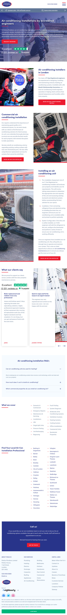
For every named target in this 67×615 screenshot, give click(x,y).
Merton (52, 468)
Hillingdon (36, 505)
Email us (4, 576)
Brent (35, 460)
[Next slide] (65, 10)
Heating (26, 563)
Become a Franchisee (58, 575)
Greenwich (36, 484)
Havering (36, 502)
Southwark (53, 483)
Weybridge (53, 506)
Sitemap (54, 589)
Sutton (52, 486)
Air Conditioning (29, 581)
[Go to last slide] (2, 10)
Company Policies (57, 586)
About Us (55, 569)
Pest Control (41, 572)
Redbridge (53, 474)
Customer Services (57, 581)
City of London (38, 469)
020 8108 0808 (6, 574)
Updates (54, 566)
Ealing (35, 478)
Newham (53, 471)
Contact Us (55, 563)
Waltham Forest (55, 492)
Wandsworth (54, 500)
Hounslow (36, 508)
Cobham (36, 472)
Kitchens (39, 566)
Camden (36, 466)
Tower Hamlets (54, 489)
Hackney (36, 487)
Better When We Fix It (58, 560)
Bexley (35, 457)
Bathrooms (40, 563)
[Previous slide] (59, 346)
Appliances (27, 578)
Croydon (36, 475)
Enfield (35, 481)
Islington (52, 448)
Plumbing (27, 560)
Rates (53, 578)
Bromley (35, 463)
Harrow (35, 499)
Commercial (40, 575)
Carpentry (27, 572)
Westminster (54, 503)
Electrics (26, 566)
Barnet (35, 453)
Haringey (36, 496)
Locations (55, 584)
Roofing (26, 575)
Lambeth (53, 462)
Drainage (27, 569)
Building (39, 560)
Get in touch (33, 545)
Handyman (40, 569)
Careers (54, 572)
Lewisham (53, 465)
